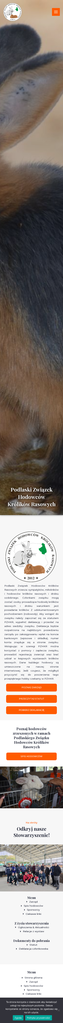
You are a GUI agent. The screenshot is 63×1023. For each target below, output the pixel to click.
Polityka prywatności (38, 1017)
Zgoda (18, 1017)
